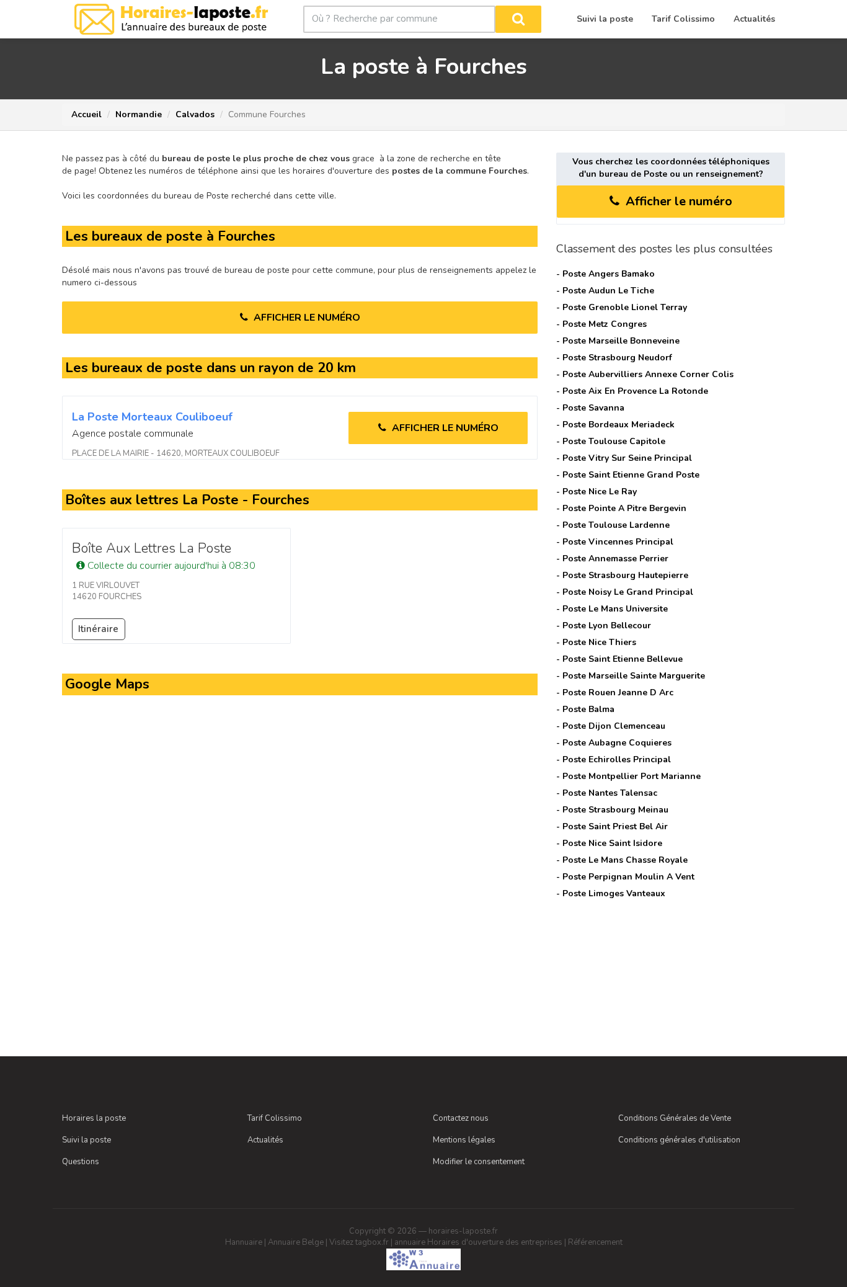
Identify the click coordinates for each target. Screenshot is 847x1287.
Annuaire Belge (296, 1242)
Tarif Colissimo (274, 1118)
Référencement (595, 1242)
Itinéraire (98, 629)
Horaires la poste (94, 1118)
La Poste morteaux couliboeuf (152, 416)
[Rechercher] (518, 19)
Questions (80, 1161)
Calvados (195, 114)
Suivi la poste (86, 1140)
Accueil (86, 114)
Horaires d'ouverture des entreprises (494, 1242)
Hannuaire (243, 1242)
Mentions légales (464, 1140)
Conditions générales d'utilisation (679, 1140)
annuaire (409, 1242)
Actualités (265, 1140)
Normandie (138, 114)
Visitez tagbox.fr (359, 1242)
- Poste (605, 274)
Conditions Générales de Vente (674, 1118)
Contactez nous (461, 1118)
